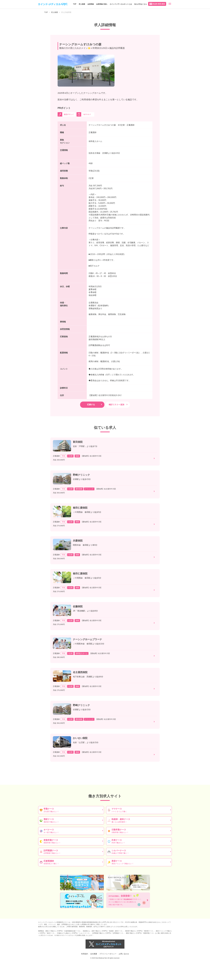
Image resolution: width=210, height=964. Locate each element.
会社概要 (93, 954)
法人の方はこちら (140, 4)
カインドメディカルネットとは (121, 4)
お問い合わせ (124, 954)
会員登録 (91, 4)
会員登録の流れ (101, 4)
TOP (74, 4)
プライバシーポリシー (107, 954)
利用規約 (84, 954)
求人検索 (82, 4)
